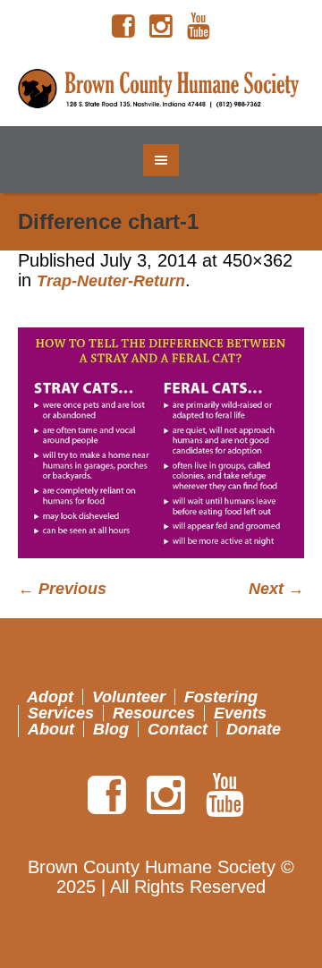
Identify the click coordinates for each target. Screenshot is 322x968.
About (51, 729)
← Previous (62, 589)
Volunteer (128, 697)
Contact (178, 729)
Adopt (50, 697)
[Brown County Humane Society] (161, 89)
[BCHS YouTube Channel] (198, 26)
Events (240, 713)
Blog (111, 729)
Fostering (221, 697)
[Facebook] (123, 26)
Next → (276, 589)
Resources (154, 713)
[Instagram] (161, 26)
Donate (253, 729)
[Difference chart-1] (161, 442)
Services (61, 713)
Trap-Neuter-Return (111, 281)
